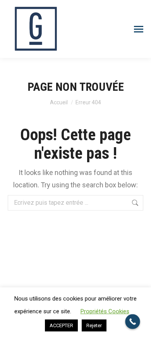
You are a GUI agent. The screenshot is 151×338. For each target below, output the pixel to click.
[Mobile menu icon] (138, 29)
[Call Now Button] (132, 321)
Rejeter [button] (94, 325)
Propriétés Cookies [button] (105, 311)
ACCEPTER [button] (61, 325)
